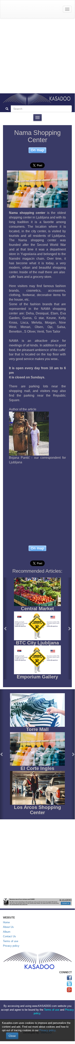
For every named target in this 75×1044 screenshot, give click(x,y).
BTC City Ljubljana (37, 642)
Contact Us (9, 936)
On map (37, 150)
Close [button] (12, 1035)
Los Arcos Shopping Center (37, 810)
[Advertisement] (37, 55)
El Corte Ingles (37, 768)
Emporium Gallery (37, 676)
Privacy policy (11, 945)
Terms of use (10, 941)
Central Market (37, 608)
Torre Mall (37, 729)
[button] (5, 628)
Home (6, 922)
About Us (8, 926)
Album (6, 931)
